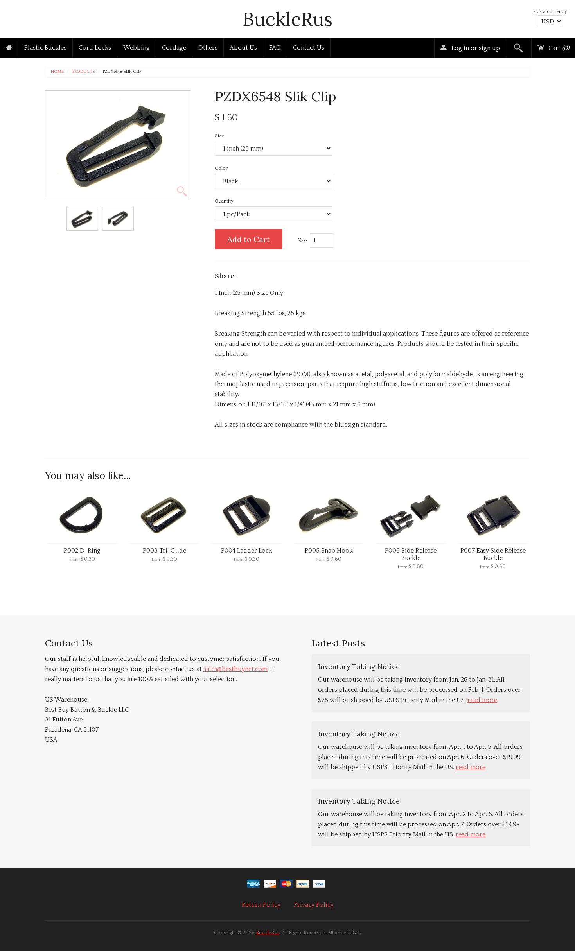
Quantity (224, 201)
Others (207, 47)
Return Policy (261, 904)
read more (482, 699)
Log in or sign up (475, 48)
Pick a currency (550, 11)
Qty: (302, 239)
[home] (9, 48)
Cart (558, 48)
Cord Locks (95, 47)
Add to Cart (248, 239)
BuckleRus (287, 19)
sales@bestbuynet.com (235, 669)
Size (219, 135)
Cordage (174, 47)
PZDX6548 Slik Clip (122, 72)
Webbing (136, 47)
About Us (243, 47)
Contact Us (308, 47)
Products (83, 72)
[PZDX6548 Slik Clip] (82, 219)
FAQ (275, 47)
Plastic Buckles (45, 47)
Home (57, 72)
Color (221, 168)
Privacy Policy (314, 904)
